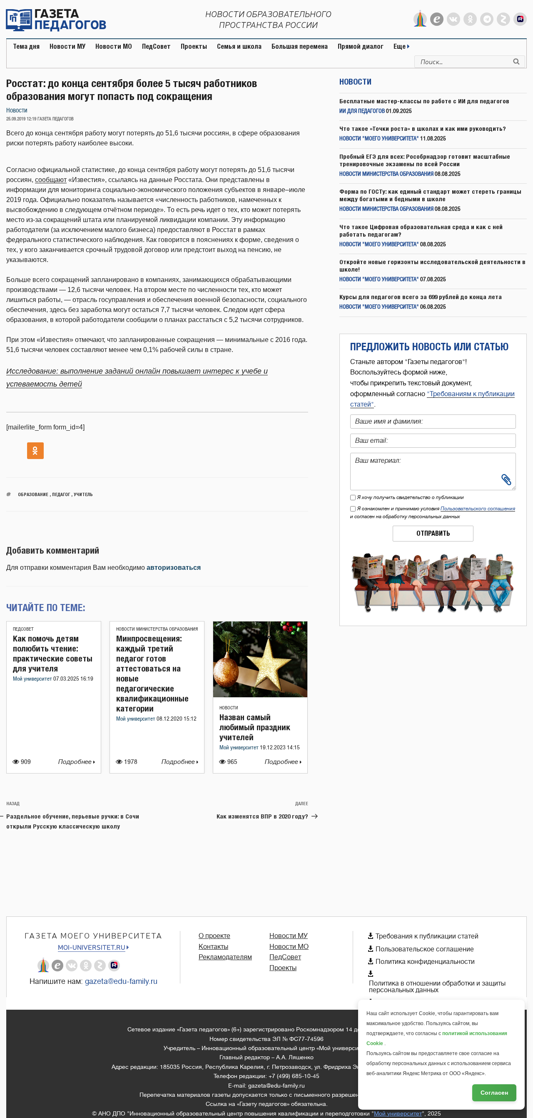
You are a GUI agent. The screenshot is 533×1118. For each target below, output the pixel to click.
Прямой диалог (361, 46)
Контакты (213, 947)
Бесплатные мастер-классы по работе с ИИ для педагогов (424, 101)
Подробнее (75, 762)
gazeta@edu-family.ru (121, 981)
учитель (83, 494)
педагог (61, 494)
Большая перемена (299, 46)
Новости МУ (67, 46)
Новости (16, 110)
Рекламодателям (225, 957)
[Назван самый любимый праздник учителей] (260, 695)
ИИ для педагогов (362, 111)
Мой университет (33, 679)
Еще (400, 46)
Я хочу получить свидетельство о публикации (410, 497)
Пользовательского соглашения (478, 509)
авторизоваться (174, 567)
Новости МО (113, 46)
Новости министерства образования (157, 629)
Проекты (194, 46)
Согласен (494, 1092)
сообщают (51, 179)
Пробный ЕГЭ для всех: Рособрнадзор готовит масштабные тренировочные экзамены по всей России (424, 160)
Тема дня (26, 46)
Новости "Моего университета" (379, 139)
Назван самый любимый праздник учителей (254, 727)
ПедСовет (156, 46)
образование (33, 494)
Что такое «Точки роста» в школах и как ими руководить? (422, 128)
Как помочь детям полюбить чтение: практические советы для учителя (52, 653)
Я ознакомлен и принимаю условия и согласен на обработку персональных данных (432, 512)
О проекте (214, 936)
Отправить (433, 533)
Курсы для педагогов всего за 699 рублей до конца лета (420, 296)
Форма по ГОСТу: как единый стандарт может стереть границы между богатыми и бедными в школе (430, 195)
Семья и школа (239, 46)
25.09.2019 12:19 (21, 119)
